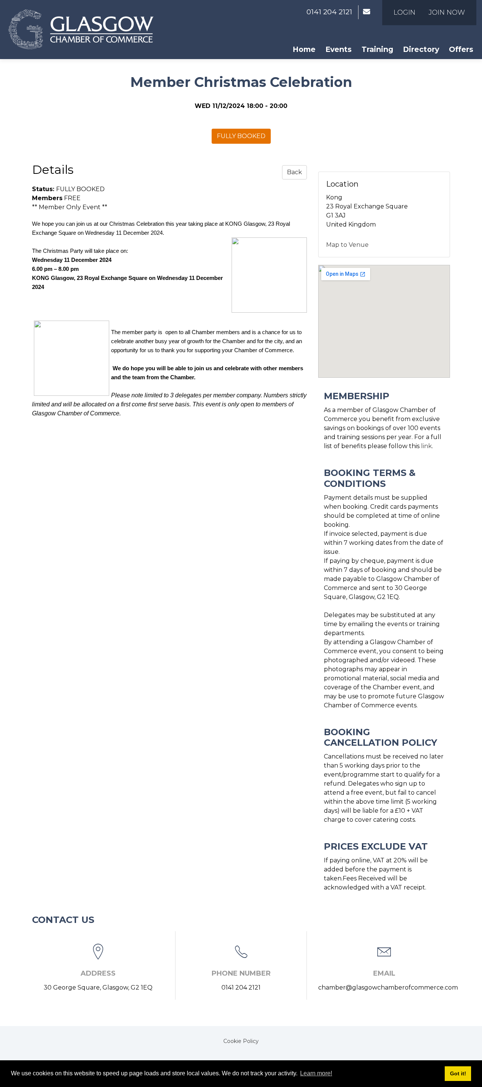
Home (304, 49)
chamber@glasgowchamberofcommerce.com (388, 987)
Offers (461, 49)
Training (377, 49)
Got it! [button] (458, 1073)
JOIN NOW (447, 12)
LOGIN (404, 12)
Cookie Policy (241, 1041)
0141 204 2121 (329, 12)
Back (294, 172)
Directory (421, 49)
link (426, 446)
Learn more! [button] (316, 1073)
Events (338, 49)
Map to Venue (347, 244)
